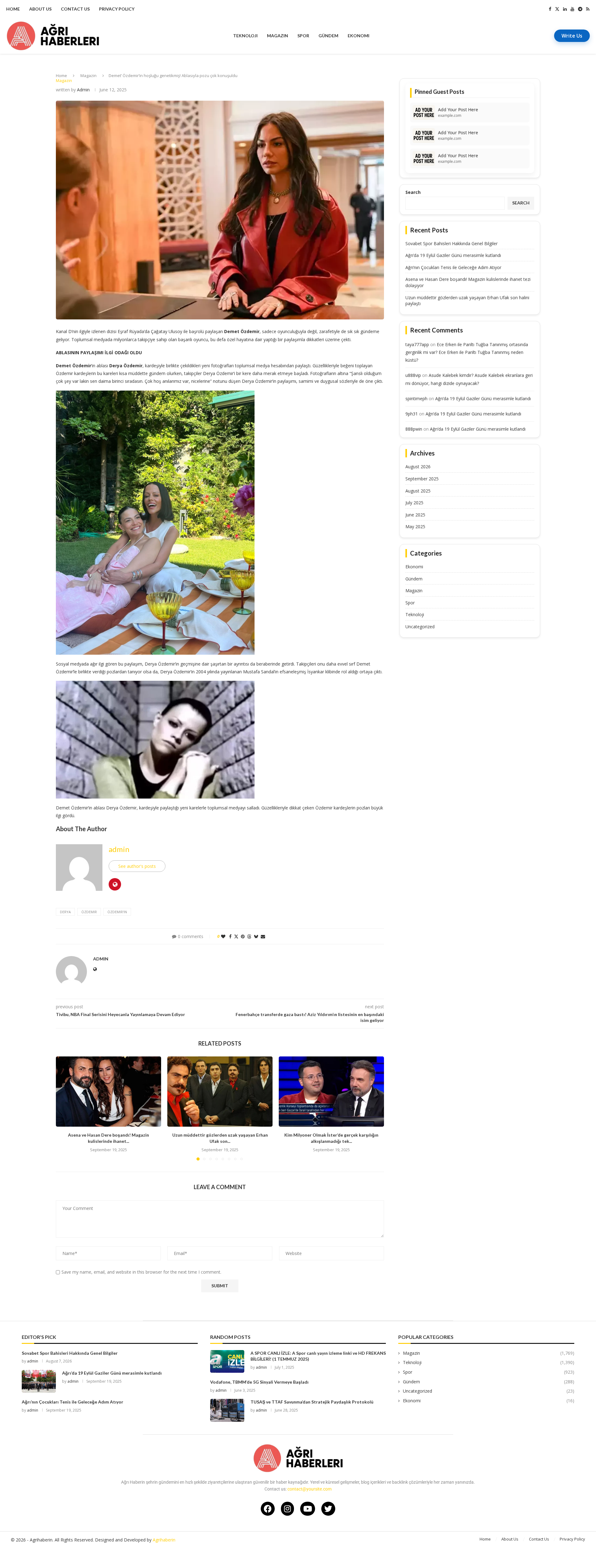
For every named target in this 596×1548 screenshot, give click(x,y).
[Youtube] (572, 9)
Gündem (328, 35)
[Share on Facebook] (230, 936)
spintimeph (416, 398)
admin (83, 90)
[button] (64, 1108)
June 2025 (415, 515)
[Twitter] (557, 9)
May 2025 (415, 526)
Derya (65, 911)
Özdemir (89, 911)
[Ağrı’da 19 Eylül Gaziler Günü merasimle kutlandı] (39, 1381)
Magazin (277, 35)
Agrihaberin (164, 1540)
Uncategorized (420, 627)
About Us (40, 8)
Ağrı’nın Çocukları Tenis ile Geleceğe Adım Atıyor (453, 267)
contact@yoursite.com (309, 1488)
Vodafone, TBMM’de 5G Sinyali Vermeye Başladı (259, 1382)
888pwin (413, 429)
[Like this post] (223, 936)
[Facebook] (550, 9)
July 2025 (414, 503)
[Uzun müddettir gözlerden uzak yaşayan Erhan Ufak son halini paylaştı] (220, 1091)
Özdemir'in (117, 911)
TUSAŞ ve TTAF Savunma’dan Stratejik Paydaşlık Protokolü (312, 1401)
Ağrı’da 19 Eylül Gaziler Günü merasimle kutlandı (453, 255)
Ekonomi (358, 35)
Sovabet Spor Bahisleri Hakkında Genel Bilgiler (451, 243)
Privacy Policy (116, 8)
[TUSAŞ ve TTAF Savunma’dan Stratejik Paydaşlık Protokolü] (227, 1410)
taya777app (417, 344)
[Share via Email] (263, 936)
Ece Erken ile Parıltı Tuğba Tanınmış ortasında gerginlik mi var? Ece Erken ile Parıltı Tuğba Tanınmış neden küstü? (466, 352)
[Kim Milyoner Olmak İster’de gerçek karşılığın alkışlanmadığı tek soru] (331, 1091)
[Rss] (588, 9)
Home (13, 8)
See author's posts (137, 866)
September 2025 (422, 479)
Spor (303, 35)
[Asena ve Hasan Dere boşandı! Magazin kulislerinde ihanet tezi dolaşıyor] (108, 1091)
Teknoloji (245, 35)
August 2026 (418, 466)
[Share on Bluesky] (256, 936)
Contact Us (75, 8)
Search (413, 192)
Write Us (572, 35)
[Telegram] (580, 9)
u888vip (413, 375)
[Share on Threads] (249, 936)
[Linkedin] (565, 9)
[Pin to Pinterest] (243, 936)
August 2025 (418, 491)
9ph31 (411, 414)
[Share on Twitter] (236, 936)
